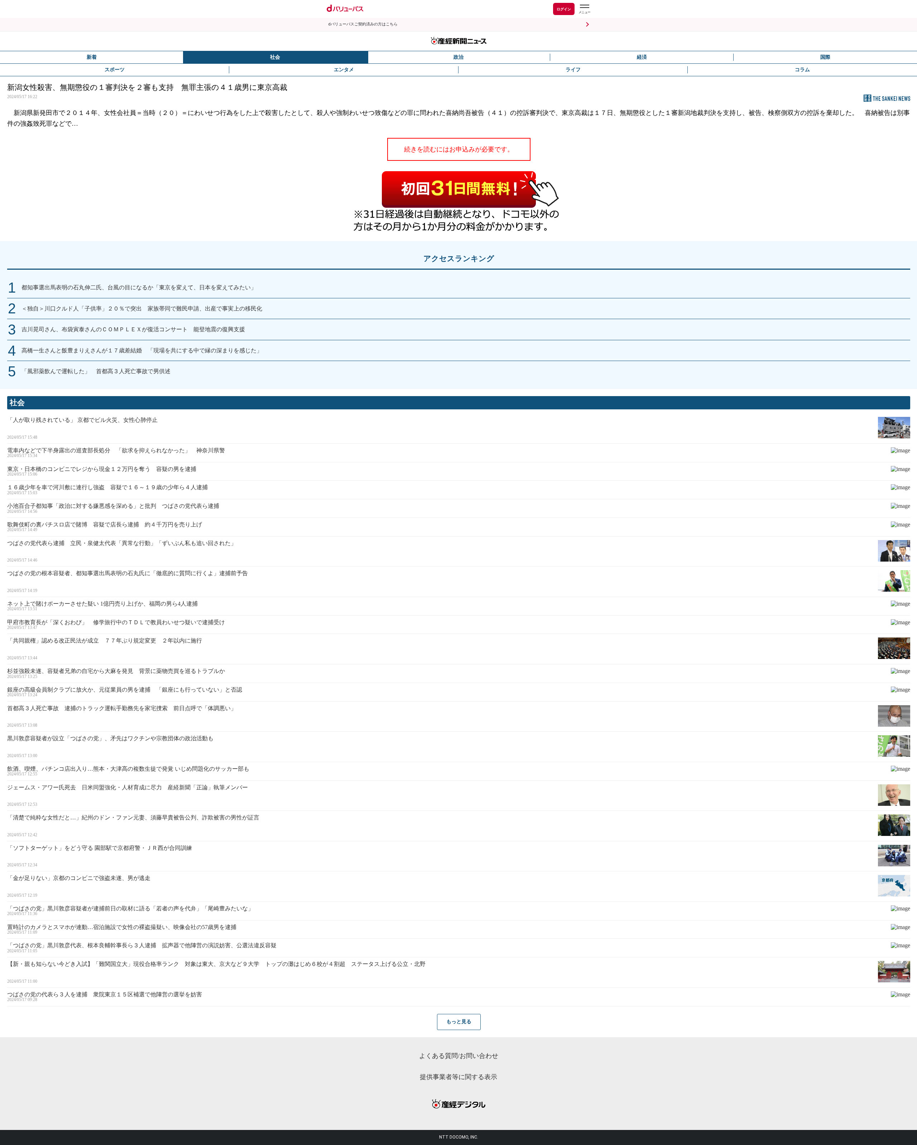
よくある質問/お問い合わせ (458, 1055)
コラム (802, 69)
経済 (642, 57)
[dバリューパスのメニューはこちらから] (584, 10)
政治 (458, 57)
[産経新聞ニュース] (458, 41)
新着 (92, 57)
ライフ (573, 69)
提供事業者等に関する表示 (458, 1077)
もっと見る (458, 1021)
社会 (275, 57)
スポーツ (115, 69)
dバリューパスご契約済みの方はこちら (363, 24)
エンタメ (344, 69)
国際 (825, 57)
